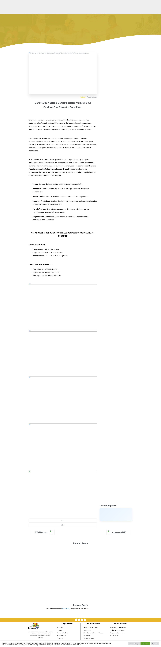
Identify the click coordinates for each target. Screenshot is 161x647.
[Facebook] (76, 619)
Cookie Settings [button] (133, 644)
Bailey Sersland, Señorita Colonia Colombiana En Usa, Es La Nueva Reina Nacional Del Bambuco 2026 (40, 579)
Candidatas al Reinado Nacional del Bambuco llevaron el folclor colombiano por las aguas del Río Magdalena (66, 579)
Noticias (49, 35)
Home (41, 35)
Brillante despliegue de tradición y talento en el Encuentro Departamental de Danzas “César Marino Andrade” (120, 579)
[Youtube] (82, 619)
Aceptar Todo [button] (145, 644)
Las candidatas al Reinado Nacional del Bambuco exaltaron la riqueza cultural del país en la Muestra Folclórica (93, 579)
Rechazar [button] (155, 644)
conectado (65, 609)
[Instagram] (79, 619)
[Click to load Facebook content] (116, 514)
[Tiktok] (85, 619)
